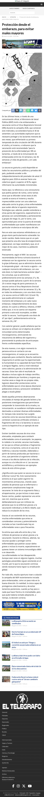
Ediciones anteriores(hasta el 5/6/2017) (8, 778)
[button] (41, 4)
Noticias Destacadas (8, 771)
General (4, 712)
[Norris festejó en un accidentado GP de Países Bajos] (6, 634)
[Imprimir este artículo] (24, 110)
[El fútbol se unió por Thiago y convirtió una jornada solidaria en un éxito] (6, 644)
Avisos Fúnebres (14, 8)
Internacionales (7, 740)
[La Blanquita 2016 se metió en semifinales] (6, 623)
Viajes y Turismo (7, 743)
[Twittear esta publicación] (17, 110)
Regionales (5, 725)
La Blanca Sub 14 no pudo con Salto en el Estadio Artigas (26, 657)
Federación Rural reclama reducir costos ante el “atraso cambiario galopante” (25, 679)
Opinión (4, 768)
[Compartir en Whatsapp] (28, 110)
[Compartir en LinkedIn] (21, 110)
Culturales (5, 746)
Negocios (5, 756)
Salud (4, 735)
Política (4, 729)
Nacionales (5, 722)
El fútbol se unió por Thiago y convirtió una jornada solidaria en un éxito (26, 644)
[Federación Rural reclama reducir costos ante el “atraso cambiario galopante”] (6, 679)
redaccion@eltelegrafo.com (23, 795)
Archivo (4, 774)
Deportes (5, 719)
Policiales (5, 715)
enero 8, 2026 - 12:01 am (11, 36)
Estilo (3, 750)
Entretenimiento (7, 759)
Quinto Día (5, 763)
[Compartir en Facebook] (13, 110)
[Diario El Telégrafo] (22, 1)
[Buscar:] (22, 13)
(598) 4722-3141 (9, 795)
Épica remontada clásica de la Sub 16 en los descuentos (26, 667)
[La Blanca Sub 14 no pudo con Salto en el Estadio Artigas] (6, 658)
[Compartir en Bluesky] (36, 110)
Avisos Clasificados (29, 8)
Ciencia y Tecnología (8, 753)
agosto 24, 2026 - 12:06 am (20, 625)
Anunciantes (35, 795)
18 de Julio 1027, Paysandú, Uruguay (29, 793)
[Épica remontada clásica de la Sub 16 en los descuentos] (6, 668)
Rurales (4, 732)
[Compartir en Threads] (40, 110)
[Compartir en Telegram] (32, 110)
